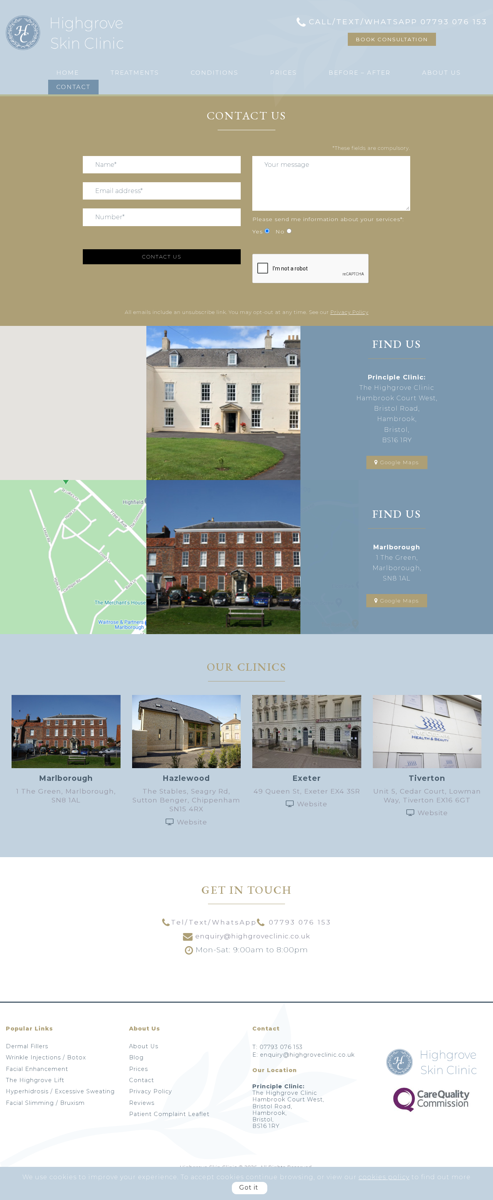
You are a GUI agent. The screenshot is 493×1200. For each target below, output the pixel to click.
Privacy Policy (349, 312)
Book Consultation (392, 39)
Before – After (360, 72)
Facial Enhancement (37, 1069)
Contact (73, 87)
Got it (248, 1187)
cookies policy (384, 1177)
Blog (136, 1057)
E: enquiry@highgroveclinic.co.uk (303, 1054)
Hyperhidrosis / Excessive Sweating (60, 1091)
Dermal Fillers (27, 1046)
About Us (441, 72)
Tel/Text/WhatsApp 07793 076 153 (251, 922)
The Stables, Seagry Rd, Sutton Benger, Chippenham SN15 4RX (186, 800)
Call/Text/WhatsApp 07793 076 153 (398, 21)
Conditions (214, 72)
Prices (283, 72)
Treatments (135, 72)
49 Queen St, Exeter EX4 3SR (306, 791)
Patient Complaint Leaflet (169, 1114)
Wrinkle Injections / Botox (46, 1057)
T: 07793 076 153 (277, 1047)
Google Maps (398, 462)
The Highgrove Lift (35, 1080)
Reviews (141, 1102)
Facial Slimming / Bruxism (45, 1102)
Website (192, 822)
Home (67, 72)
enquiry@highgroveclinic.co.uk (251, 936)
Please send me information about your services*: (328, 219)
